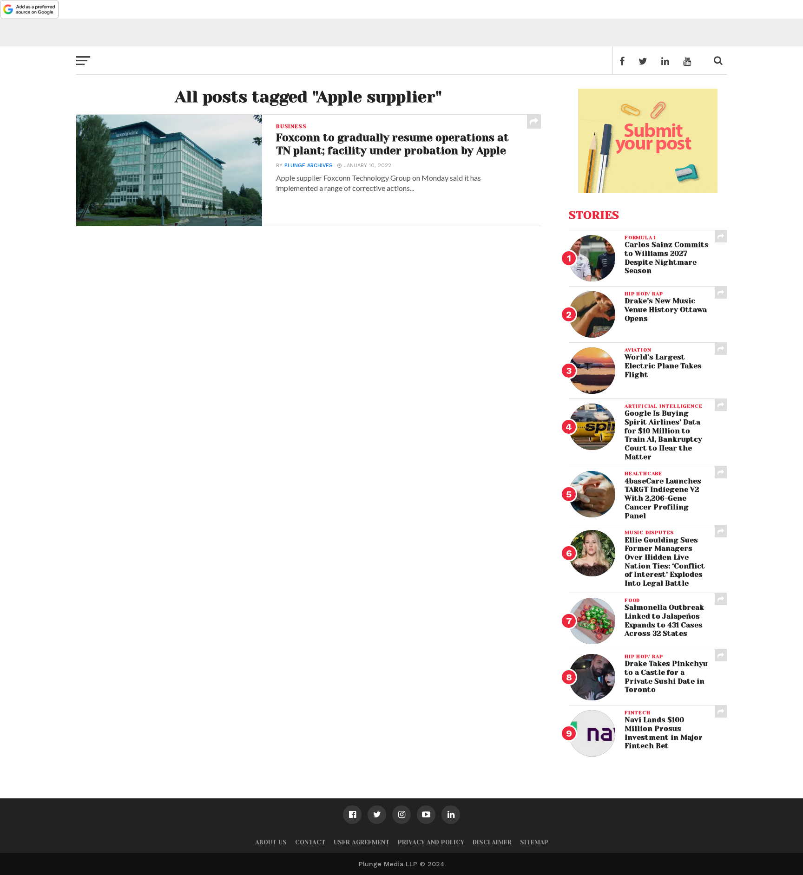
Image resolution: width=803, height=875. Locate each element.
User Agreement (361, 842)
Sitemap (534, 842)
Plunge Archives (308, 166)
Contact (310, 842)
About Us (271, 842)
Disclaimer (492, 842)
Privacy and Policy (431, 842)
